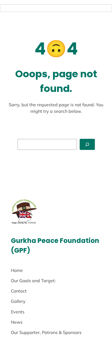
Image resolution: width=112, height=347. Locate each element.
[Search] (87, 144)
